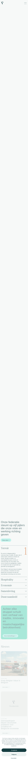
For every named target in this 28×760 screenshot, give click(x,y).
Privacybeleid (13, 758)
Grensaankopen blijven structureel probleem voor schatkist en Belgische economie (10, 725)
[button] (25, 3)
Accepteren (14, 750)
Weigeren (14, 754)
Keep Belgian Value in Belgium (10, 681)
